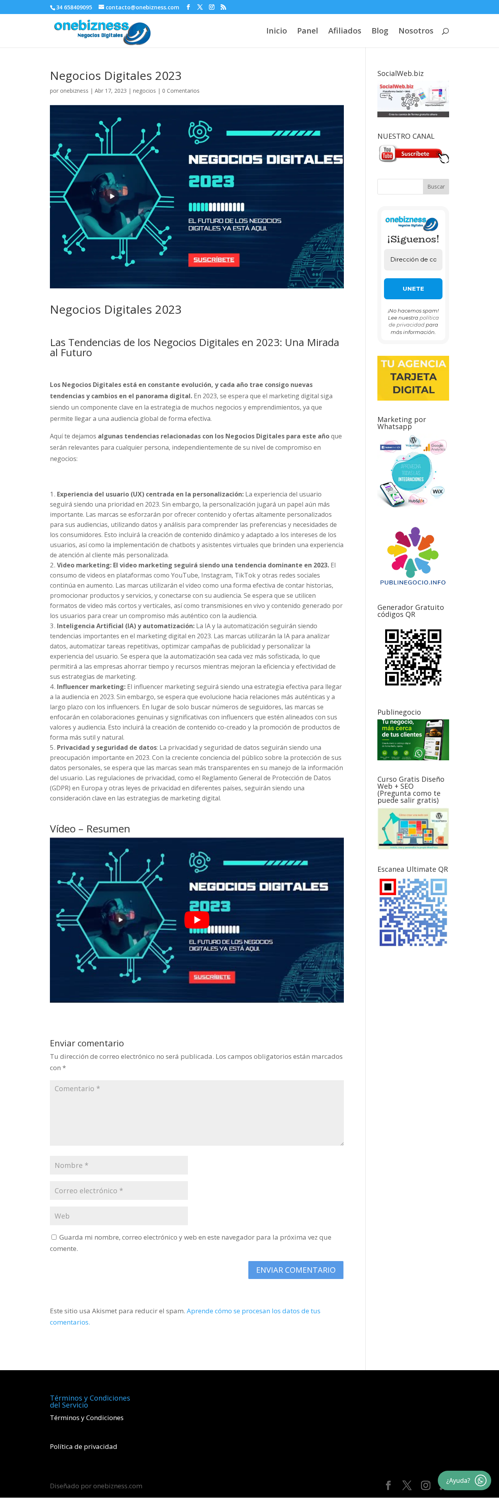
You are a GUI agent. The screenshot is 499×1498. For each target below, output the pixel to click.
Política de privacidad (83, 1446)
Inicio (276, 32)
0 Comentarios (181, 90)
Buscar (436, 186)
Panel (307, 32)
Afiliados (344, 32)
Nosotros (416, 32)
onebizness (74, 90)
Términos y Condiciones (87, 1417)
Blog (380, 32)
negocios (144, 90)
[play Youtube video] (197, 920)
